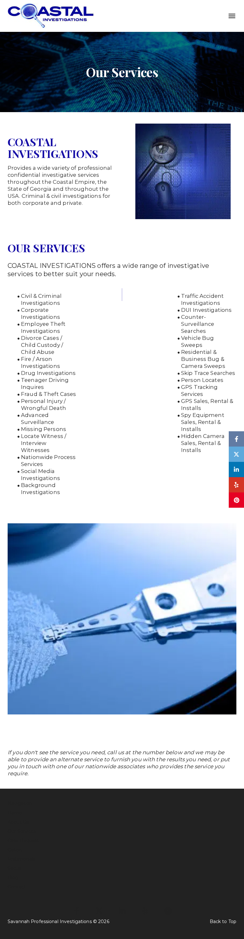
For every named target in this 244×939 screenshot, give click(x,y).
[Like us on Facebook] (236, 439)
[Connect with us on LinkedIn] (236, 469)
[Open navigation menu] (230, 16)
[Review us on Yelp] (236, 484)
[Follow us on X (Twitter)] (236, 454)
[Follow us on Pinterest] (236, 500)
